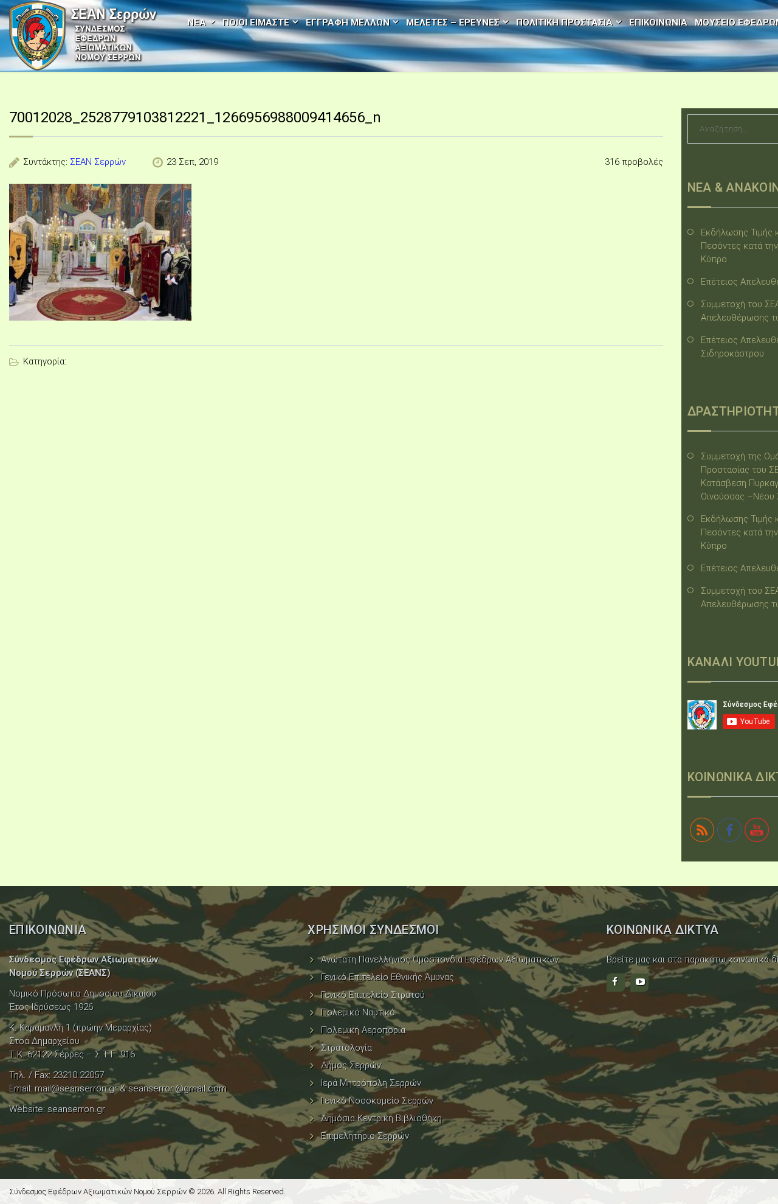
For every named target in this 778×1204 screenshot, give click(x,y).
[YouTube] (639, 982)
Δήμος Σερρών (351, 1065)
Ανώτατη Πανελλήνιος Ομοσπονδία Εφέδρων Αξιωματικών (440, 959)
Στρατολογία (346, 1047)
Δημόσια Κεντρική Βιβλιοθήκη (381, 1118)
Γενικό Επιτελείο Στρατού (373, 994)
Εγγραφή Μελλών (348, 22)
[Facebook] (616, 982)
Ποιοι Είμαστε (255, 22)
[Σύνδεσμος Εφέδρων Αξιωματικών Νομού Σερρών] (83, 36)
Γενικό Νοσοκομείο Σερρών (377, 1100)
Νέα (196, 22)
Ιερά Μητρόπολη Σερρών (371, 1082)
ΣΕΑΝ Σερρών (98, 161)
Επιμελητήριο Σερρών (365, 1135)
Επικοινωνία (658, 22)
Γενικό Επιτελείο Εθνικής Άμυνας (387, 977)
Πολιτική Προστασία (564, 22)
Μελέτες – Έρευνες (453, 22)
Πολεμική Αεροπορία (363, 1030)
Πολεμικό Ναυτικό (358, 1012)
